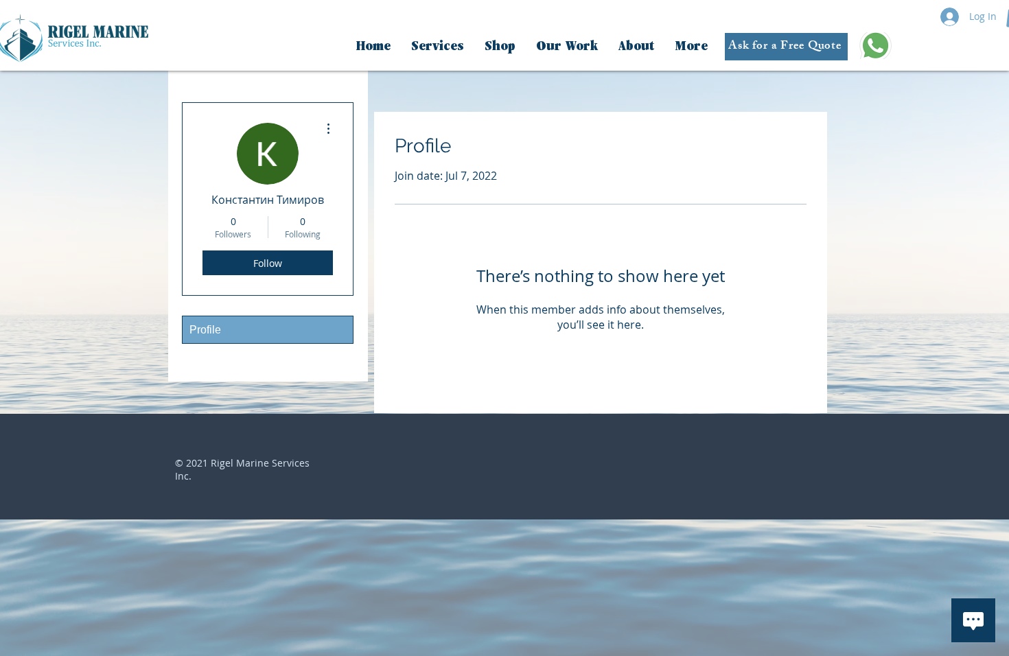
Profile (205, 330)
